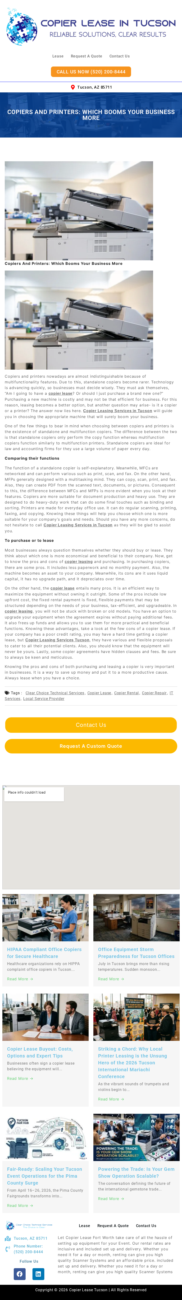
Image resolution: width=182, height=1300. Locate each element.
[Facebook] (20, 1274)
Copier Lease (99, 693)
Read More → (20, 978)
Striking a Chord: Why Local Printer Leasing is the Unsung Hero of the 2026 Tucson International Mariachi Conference (132, 1062)
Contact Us (119, 56)
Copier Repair (154, 693)
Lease (58, 56)
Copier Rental (126, 693)
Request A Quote (86, 56)
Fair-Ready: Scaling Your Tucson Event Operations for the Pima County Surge (44, 1176)
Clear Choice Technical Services (55, 693)
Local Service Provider (43, 698)
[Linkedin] (38, 1274)
